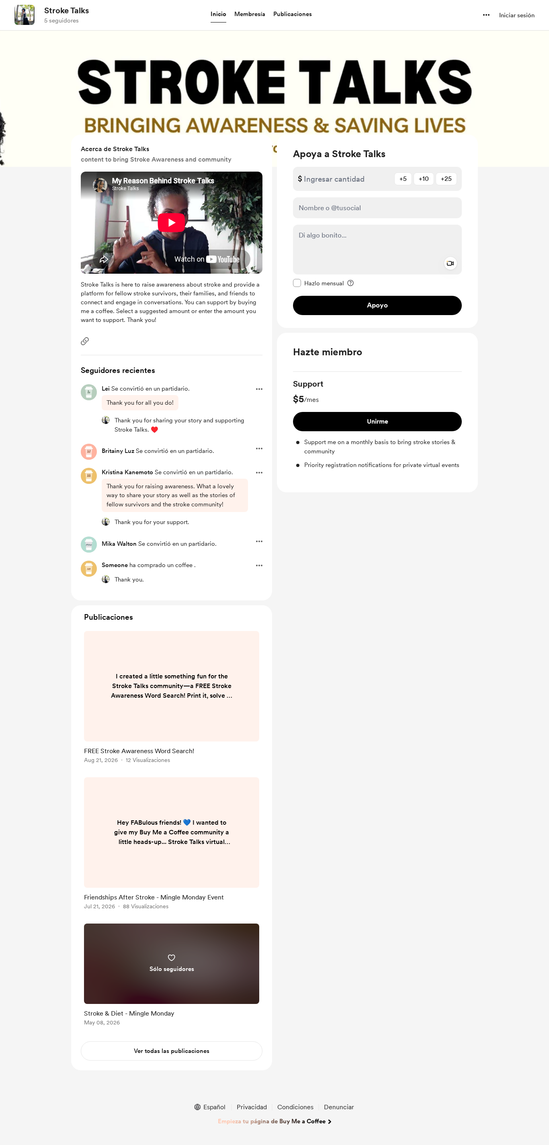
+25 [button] (446, 178)
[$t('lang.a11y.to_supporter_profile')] (106, 420)
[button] (218, 14)
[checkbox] (318, 283)
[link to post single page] (171, 698)
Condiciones (295, 1107)
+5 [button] (403, 178)
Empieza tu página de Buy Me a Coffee (272, 1121)
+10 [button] (424, 178)
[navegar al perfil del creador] (24, 15)
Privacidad (252, 1107)
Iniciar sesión (517, 15)
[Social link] (85, 341)
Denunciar (339, 1107)
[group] (377, 424)
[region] (377, 231)
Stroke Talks (66, 10)
